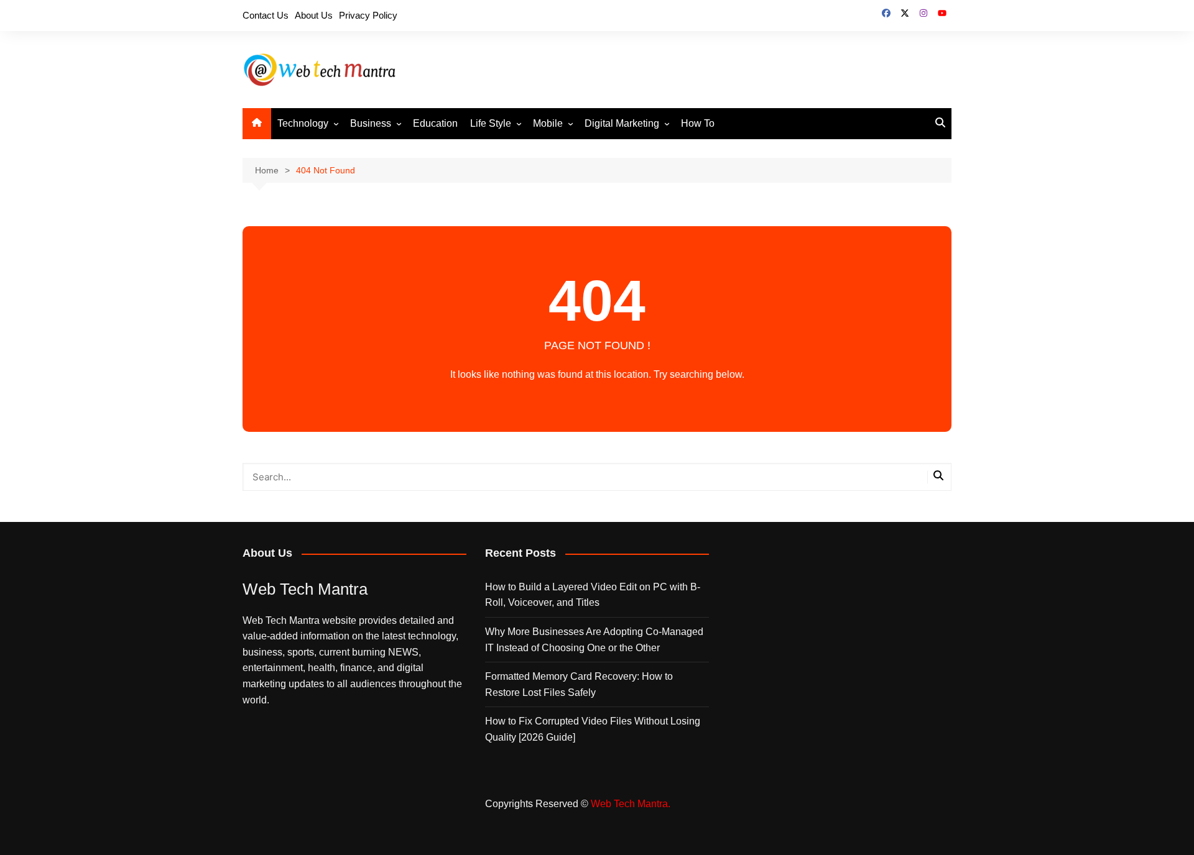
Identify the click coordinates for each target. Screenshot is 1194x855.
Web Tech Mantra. (630, 803)
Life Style (490, 123)
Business (370, 123)
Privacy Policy (368, 15)
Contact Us (266, 15)
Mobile (548, 123)
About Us (314, 15)
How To (698, 123)
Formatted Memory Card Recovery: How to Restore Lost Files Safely (579, 684)
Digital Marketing (622, 123)
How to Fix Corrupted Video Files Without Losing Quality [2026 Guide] (592, 729)
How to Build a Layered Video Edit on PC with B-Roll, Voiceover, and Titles (592, 595)
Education (435, 123)
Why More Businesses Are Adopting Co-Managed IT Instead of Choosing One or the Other (594, 639)
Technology (302, 123)
